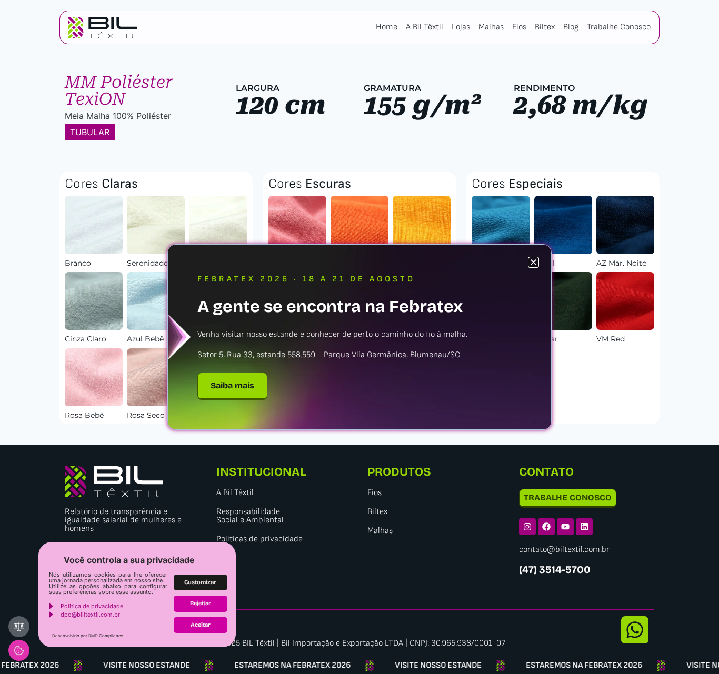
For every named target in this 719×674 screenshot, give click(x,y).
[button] (533, 262)
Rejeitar (200, 603)
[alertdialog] (359, 665)
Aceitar (201, 624)
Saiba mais (232, 385)
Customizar (200, 582)
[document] (359, 337)
